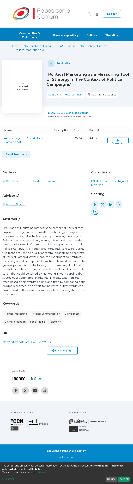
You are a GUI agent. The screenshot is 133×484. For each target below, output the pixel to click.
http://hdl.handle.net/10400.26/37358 (67, 113)
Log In (111, 13)
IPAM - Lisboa (66, 46)
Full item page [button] (63, 350)
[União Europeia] (81, 431)
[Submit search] (89, 14)
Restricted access (103, 95)
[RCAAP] (44, 390)
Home (15, 46)
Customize (8, 479)
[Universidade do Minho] (15, 432)
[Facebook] (15, 390)
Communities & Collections (29, 35)
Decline (111, 479)
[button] (98, 14)
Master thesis (74, 95)
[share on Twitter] (102, 204)
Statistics (111, 35)
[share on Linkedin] (110, 204)
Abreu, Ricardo (15, 204)
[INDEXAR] (36, 379)
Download (118, 143)
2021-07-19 (54, 95)
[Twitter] (25, 390)
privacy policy (44, 472)
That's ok (124, 479)
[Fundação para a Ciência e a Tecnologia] (29, 424)
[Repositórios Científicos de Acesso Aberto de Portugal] (19, 379)
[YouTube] (35, 390)
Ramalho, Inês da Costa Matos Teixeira (30, 181)
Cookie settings (66, 457)
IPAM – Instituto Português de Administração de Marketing (38, 46)
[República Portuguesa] (89, 423)
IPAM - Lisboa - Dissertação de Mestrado (94, 46)
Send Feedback (16, 154)
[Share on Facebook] (94, 204)
